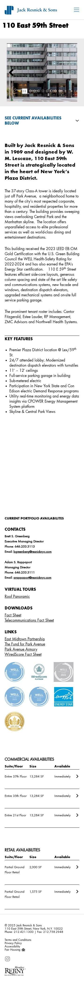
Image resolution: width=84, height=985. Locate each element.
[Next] (75, 72)
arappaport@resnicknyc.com (32, 578)
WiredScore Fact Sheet (23, 654)
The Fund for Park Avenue (25, 644)
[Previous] (11, 72)
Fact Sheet (13, 615)
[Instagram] (7, 959)
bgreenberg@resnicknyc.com (33, 552)
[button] (24, 91)
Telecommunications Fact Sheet (29, 620)
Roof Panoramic (17, 597)
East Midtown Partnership (25, 639)
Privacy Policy (13, 943)
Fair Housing (13, 949)
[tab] (30, 91)
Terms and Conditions (18, 940)
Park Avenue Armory (21, 649)
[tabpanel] (42, 72)
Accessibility (12, 946)
